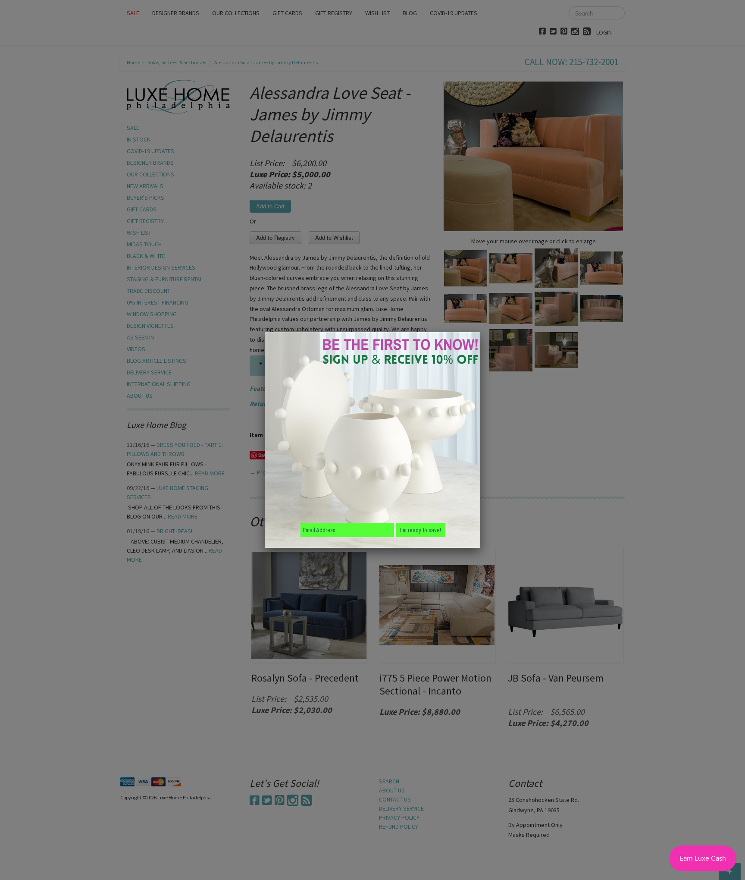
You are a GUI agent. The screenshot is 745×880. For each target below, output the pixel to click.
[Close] (480, 332)
